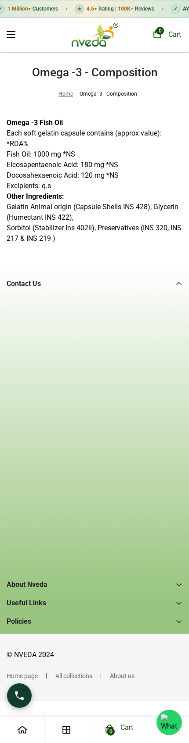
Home (65, 94)
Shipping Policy (27, 664)
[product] (22, 730)
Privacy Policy (25, 634)
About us (122, 675)
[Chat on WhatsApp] (169, 722)
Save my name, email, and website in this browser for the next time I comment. (98, 535)
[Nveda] (94, 35)
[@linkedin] (68, 414)
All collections (73, 675)
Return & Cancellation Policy (45, 694)
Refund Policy (25, 649)
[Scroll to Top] (173, 696)
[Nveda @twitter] (50, 414)
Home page (22, 675)
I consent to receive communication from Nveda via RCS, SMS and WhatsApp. (98, 514)
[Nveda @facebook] (13, 414)
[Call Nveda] (19, 695)
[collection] (66, 729)
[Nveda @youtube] (87, 414)
